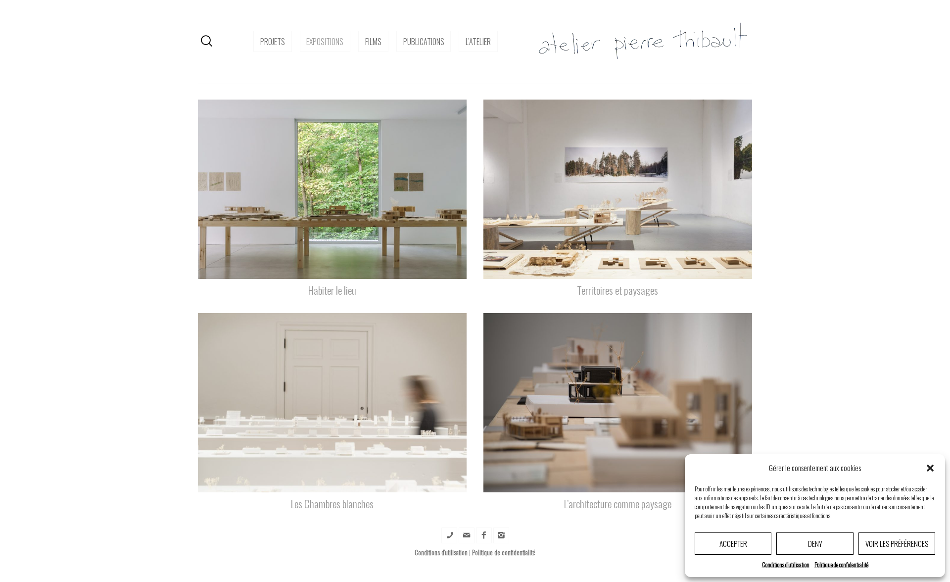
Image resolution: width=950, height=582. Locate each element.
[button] (930, 468)
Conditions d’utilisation (785, 564)
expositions (324, 42)
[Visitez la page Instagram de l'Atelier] (501, 535)
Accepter (733, 543)
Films (373, 42)
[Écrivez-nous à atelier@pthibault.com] (467, 535)
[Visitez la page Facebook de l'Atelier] (484, 535)
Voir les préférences (896, 543)
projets (272, 42)
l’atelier (478, 42)
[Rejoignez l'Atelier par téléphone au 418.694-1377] (449, 535)
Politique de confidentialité (841, 564)
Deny (815, 543)
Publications (423, 42)
